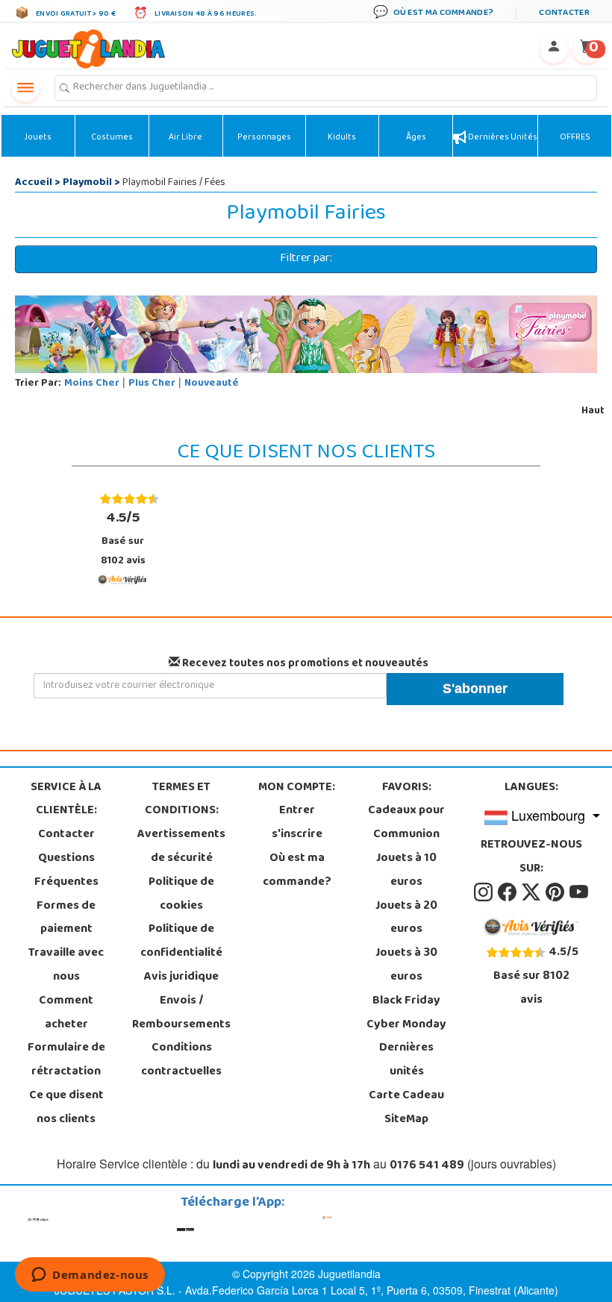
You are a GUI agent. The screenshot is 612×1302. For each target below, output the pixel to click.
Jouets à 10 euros (406, 871)
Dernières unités (501, 138)
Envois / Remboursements (181, 1013)
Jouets (37, 138)
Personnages (264, 138)
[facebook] (508, 892)
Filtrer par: (306, 259)
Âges (416, 138)
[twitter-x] (532, 892)
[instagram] (484, 892)
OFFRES (575, 138)
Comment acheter (66, 1013)
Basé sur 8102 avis (123, 538)
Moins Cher (91, 384)
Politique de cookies (181, 894)
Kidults (342, 138)
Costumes (112, 138)
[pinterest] (556, 892)
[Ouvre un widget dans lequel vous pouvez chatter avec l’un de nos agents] (90, 1276)
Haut (593, 411)
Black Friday (406, 1001)
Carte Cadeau (406, 1096)
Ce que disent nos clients (66, 1108)
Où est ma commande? (297, 871)
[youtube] (579, 892)
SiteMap (406, 1120)
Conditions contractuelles (181, 1060)
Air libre (185, 138)
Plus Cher (151, 384)
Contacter (66, 835)
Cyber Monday (406, 1025)
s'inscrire (297, 835)
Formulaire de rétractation (66, 1060)
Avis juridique (181, 977)
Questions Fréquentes (66, 871)
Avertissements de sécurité (181, 847)
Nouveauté (211, 384)
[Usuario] (554, 49)
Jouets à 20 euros (406, 918)
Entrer (297, 811)
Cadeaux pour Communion (406, 823)
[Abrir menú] (25, 88)
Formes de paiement (66, 918)
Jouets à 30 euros (406, 965)
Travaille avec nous (66, 965)
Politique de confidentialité (181, 941)
